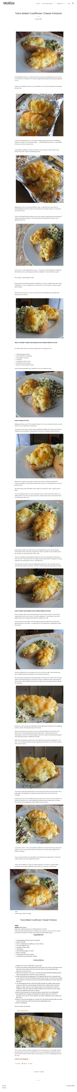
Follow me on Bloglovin (21, 1059)
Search (4, 1085)
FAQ (69, 3)
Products (60, 3)
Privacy (4, 1088)
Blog (38, 3)
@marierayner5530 (22, 1010)
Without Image (27, 913)
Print (16, 911)
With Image (18, 913)
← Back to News (38, 1072)
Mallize (73, 1085)
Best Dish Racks (47, 3)
